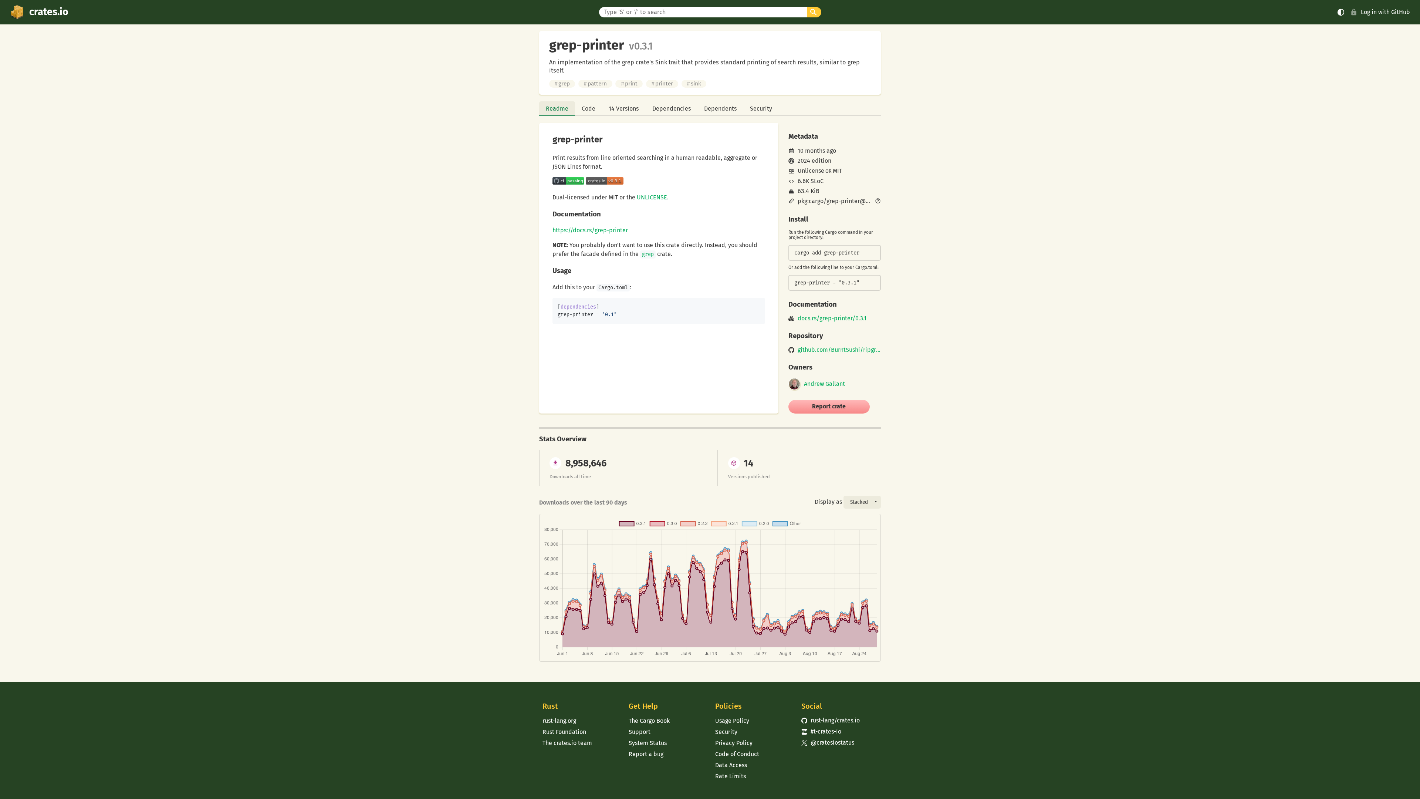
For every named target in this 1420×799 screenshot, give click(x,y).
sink (694, 83)
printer (662, 83)
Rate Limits (730, 776)
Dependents (720, 108)
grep (562, 83)
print (629, 83)
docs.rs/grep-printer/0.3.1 (832, 318)
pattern (595, 83)
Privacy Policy (734, 742)
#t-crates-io (821, 731)
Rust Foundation (564, 731)
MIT (837, 170)
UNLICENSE (652, 197)
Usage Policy (732, 720)
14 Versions (624, 108)
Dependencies (671, 108)
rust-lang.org (559, 720)
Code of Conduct (737, 754)
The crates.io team (567, 742)
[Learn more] (878, 201)
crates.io (48, 12)
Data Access (731, 765)
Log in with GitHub (1385, 12)
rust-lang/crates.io (830, 720)
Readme (557, 108)
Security (761, 108)
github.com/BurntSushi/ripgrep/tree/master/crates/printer (839, 350)
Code (588, 108)
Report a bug (646, 754)
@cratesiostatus (827, 742)
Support (639, 731)
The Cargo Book (649, 720)
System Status (648, 742)
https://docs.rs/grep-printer (590, 230)
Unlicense (811, 170)
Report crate (829, 406)
